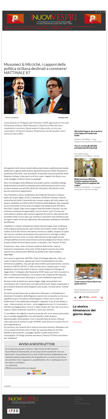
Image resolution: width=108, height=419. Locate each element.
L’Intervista (33, 26)
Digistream (55, 28)
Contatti (77, 401)
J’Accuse (24, 26)
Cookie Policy (78, 399)
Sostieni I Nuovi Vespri (42, 28)
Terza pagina (8, 28)
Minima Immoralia (56, 26)
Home (6, 26)
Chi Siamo (77, 397)
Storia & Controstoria (84, 26)
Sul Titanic (14, 26)
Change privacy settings (82, 403)
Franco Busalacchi (12, 118)
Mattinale (43, 26)
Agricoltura (69, 26)
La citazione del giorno (24, 28)
